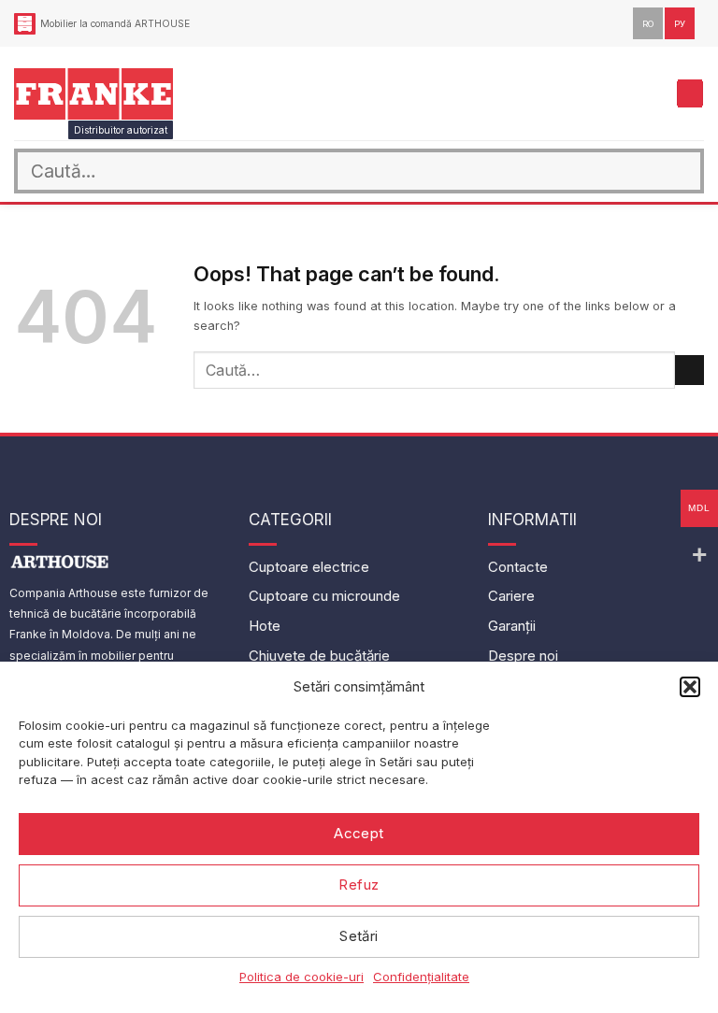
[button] (690, 687)
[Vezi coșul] (653, 93)
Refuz (358, 884)
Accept (359, 833)
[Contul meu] (621, 93)
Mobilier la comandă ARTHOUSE (115, 23)
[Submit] (682, 171)
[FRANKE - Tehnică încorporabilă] (93, 94)
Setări (359, 936)
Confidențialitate (421, 976)
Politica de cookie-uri (301, 976)
